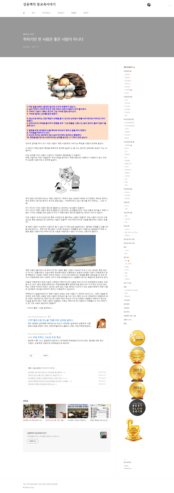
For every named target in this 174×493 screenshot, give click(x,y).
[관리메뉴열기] (170, 4)
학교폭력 (127, 103)
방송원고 (127, 235)
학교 (126, 157)
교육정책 (127, 71)
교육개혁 (127, 90)
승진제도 (127, 74)
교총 (126, 209)
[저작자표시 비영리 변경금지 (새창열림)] (53, 356)
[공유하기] (34, 355)
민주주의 (126, 312)
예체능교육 (128, 164)
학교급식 (127, 106)
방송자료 (126, 226)
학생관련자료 (128, 97)
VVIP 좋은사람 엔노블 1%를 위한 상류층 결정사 (50, 320)
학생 (126, 100)
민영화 (127, 267)
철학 (126, 216)
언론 (126, 185)
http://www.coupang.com (38, 334)
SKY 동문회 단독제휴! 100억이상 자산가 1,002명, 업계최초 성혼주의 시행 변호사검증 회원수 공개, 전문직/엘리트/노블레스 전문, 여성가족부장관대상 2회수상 (59, 324)
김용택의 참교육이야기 (39, 4)
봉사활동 (127, 161)
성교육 (127, 93)
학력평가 (127, 154)
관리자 (85, 13)
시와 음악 (127, 300)
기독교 (127, 250)
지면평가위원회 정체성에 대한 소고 (41, 384)
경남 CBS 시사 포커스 (131, 232)
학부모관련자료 (129, 119)
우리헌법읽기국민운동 (131, 290)
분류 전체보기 (128, 67)
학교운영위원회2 (130, 126)
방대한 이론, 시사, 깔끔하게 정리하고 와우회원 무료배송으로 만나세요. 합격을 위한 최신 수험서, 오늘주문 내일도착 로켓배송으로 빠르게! (65, 341)
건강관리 (126, 308)
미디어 (127, 270)
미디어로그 (46, 13)
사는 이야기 (37, 368)
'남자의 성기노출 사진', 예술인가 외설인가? (44, 375)
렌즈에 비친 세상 (129, 239)
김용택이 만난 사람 (130, 316)
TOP (149, 485)
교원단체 (126, 202)
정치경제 (126, 304)
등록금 (127, 138)
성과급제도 (128, 81)
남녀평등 (127, 109)
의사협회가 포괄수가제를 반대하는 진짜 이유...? (45, 378)
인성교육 (127, 219)
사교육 (127, 129)
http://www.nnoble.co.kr (37, 317)
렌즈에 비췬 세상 (129, 243)
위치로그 (61, 13)
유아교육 (127, 195)
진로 (126, 222)
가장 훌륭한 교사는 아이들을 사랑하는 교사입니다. (43, 436)
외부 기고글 (127, 283)
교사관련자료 (128, 142)
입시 (126, 115)
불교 (126, 253)
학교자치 (127, 87)
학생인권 (127, 112)
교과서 (127, 167)
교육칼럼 (127, 145)
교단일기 (127, 176)
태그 (33, 13)
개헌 (126, 293)
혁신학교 (127, 84)
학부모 (127, 148)
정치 (29, 368)
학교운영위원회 (129, 123)
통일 (125, 324)
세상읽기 (127, 279)
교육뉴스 (127, 229)
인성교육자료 (128, 213)
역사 (126, 276)
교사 (126, 151)
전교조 (127, 206)
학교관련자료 (128, 189)
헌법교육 (127, 296)
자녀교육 (127, 135)
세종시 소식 (127, 320)
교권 (126, 179)
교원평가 (127, 78)
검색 (143, 4)
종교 (125, 247)
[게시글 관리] (37, 355)
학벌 (126, 182)
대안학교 (127, 198)
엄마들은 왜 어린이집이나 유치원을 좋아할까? (45, 372)
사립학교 (127, 173)
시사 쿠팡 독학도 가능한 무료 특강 (44, 337)
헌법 (125, 287)
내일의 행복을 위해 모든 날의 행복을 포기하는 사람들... (48, 381)
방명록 (73, 13)
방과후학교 (128, 170)
